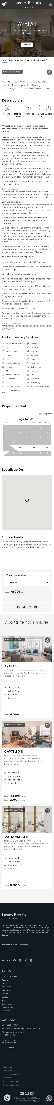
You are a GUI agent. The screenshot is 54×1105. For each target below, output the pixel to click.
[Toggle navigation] (50, 4)
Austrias (5, 980)
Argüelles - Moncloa (10, 976)
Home (5, 60)
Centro (5, 983)
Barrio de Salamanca (35, 60)
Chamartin (6, 987)
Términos (7, 1078)
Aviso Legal (7, 1067)
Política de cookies (11, 1085)
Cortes (5, 993)
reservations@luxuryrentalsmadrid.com (23, 1028)
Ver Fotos (27, 44)
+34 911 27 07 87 (12, 1025)
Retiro (4, 1000)
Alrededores (7, 1007)
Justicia (5, 997)
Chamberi (6, 990)
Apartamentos (16, 60)
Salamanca (7, 1004)
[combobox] (27, 582)
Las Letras (6, 1011)
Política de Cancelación (13, 1074)
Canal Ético (7, 1071)
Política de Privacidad (12, 1081)
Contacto (12, 1048)
